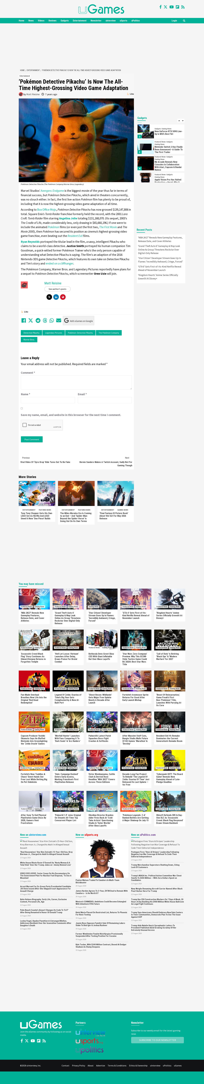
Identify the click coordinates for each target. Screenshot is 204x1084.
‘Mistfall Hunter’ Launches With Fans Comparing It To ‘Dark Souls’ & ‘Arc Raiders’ (67, 738)
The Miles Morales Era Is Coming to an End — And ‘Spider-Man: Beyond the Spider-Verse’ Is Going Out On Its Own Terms (75, 517)
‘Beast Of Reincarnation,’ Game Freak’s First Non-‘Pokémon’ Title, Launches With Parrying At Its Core (168, 700)
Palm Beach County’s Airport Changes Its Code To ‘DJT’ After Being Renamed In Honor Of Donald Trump (44, 911)
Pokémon (53, 227)
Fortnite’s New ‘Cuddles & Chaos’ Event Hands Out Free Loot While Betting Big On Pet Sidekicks (34, 778)
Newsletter (96, 20)
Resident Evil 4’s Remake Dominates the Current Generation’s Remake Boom (169, 738)
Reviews (52, 20)
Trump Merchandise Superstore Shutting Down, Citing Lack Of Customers (155, 866)
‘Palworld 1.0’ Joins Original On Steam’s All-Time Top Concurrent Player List (68, 818)
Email (82, 394)
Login (174, 20)
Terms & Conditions (117, 1065)
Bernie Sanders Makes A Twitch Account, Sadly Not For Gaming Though (106, 461)
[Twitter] (165, 7)
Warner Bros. (29, 339)
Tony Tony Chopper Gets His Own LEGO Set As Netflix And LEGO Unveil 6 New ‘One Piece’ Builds (36, 516)
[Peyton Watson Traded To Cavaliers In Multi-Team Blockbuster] (102, 858)
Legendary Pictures (53, 332)
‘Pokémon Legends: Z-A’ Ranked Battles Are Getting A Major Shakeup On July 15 (135, 818)
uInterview (111, 20)
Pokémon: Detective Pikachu (80, 332)
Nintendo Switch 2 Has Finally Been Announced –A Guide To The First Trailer (169, 150)
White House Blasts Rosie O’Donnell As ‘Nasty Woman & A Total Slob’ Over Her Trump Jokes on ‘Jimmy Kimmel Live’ (45, 863)
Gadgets (65, 20)
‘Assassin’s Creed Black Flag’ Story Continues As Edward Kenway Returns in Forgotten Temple (33, 658)
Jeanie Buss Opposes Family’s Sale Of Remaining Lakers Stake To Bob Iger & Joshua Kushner (100, 924)
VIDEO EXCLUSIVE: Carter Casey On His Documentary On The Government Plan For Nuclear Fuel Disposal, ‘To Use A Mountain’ (45, 875)
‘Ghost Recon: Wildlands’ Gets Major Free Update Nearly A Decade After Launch (100, 698)
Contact (65, 1065)
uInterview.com (37, 834)
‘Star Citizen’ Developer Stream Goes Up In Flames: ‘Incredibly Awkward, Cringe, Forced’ (160, 260)
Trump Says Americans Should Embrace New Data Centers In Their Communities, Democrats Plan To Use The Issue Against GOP (157, 914)
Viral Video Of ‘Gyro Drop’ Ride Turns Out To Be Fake (45, 459)
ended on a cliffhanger (59, 263)
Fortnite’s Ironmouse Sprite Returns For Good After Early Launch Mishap (135, 697)
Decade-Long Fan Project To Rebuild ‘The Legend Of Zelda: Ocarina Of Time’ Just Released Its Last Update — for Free (135, 779)
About (91, 1065)
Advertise (100, 1065)
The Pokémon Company (109, 332)
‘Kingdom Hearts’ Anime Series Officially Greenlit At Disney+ (158, 277)
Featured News (45, 510)
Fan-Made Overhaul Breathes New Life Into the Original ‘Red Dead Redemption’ (34, 698)
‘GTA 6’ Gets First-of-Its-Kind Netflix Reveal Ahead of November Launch (159, 268)
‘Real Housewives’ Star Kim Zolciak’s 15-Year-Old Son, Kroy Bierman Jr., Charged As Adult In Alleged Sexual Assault (46, 853)
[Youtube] (171, 7)
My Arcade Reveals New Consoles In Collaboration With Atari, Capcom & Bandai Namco (168, 166)
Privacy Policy (78, 1065)
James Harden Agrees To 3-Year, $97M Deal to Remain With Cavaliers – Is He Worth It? (102, 892)
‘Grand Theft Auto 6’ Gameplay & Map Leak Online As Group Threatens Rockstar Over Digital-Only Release (159, 250)
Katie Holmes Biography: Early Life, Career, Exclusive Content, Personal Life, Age (43, 900)
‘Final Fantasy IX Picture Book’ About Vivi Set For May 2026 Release (114, 516)
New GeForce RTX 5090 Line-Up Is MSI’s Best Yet (168, 132)
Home (21, 20)
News (31, 20)
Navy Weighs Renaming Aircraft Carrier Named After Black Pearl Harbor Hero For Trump (156, 889)
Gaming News (122, 510)
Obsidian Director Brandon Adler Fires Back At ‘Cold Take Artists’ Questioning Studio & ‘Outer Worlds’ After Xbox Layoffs (101, 820)
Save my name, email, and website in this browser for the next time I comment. (71, 415)
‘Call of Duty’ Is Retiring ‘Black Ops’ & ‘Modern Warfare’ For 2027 (167, 656)
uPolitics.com (148, 834)
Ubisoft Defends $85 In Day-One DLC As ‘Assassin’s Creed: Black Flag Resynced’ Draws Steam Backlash (169, 819)
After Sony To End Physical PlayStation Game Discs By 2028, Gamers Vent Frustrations (33, 819)
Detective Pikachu (31, 332)
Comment (28, 373)
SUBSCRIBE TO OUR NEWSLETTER (157, 1040)
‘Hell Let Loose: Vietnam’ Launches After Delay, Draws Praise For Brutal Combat (67, 658)
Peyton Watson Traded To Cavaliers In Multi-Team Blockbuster (97, 881)
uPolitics (135, 20)
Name (25, 394)
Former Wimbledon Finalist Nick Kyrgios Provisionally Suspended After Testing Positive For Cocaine (99, 935)
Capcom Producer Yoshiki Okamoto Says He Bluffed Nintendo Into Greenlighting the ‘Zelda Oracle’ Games (34, 739)
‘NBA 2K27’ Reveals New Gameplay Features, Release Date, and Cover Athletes (160, 239)
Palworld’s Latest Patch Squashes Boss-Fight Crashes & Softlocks (100, 738)
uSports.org (91, 834)
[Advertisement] (102, 45)
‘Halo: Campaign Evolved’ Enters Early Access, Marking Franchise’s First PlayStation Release (66, 778)
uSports (123, 20)
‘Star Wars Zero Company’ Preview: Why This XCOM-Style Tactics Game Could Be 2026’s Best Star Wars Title (134, 659)
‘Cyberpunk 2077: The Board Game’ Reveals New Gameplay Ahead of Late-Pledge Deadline (169, 778)
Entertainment (79, 20)
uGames (178, 1065)
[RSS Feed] (183, 7)
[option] (161, 132)
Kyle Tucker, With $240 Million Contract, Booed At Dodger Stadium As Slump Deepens (101, 945)
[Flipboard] (177, 7)
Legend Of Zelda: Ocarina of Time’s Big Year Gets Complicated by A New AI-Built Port (68, 698)
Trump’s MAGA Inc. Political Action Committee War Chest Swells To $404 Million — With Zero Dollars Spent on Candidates (156, 877)
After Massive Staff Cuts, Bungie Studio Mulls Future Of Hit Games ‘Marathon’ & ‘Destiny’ (135, 739)
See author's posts (57, 289)
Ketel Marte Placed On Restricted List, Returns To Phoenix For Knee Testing (101, 913)
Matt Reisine (33, 94)
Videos (41, 20)
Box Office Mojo (46, 209)
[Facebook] (161, 7)
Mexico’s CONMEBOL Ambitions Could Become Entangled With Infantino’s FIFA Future (101, 902)
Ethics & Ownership (138, 1065)
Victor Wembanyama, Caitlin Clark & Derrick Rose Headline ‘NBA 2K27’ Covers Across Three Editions (102, 778)
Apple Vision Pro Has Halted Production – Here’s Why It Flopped (168, 182)
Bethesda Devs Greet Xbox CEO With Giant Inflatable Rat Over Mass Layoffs (101, 656)
